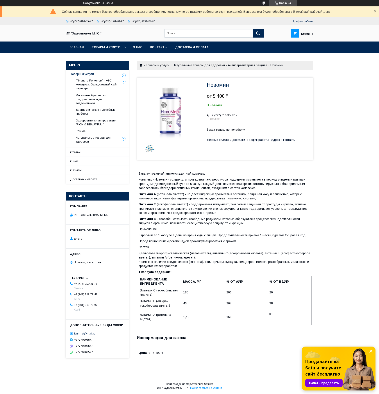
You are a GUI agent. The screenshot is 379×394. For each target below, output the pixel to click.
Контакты (158, 47)
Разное (81, 131)
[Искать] (258, 33)
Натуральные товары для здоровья (199, 65)
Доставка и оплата (191, 47)
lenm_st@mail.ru (84, 333)
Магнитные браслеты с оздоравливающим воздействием (91, 99)
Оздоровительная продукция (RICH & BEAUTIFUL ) (96, 122)
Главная (77, 47)
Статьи (75, 152)
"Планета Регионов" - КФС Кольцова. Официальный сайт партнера (96, 84)
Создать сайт (91, 3)
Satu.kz (208, 384)
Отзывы (76, 170)
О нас (137, 47)
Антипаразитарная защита (247, 65)
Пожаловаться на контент (206, 388)
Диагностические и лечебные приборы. (95, 111)
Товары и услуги (106, 47)
